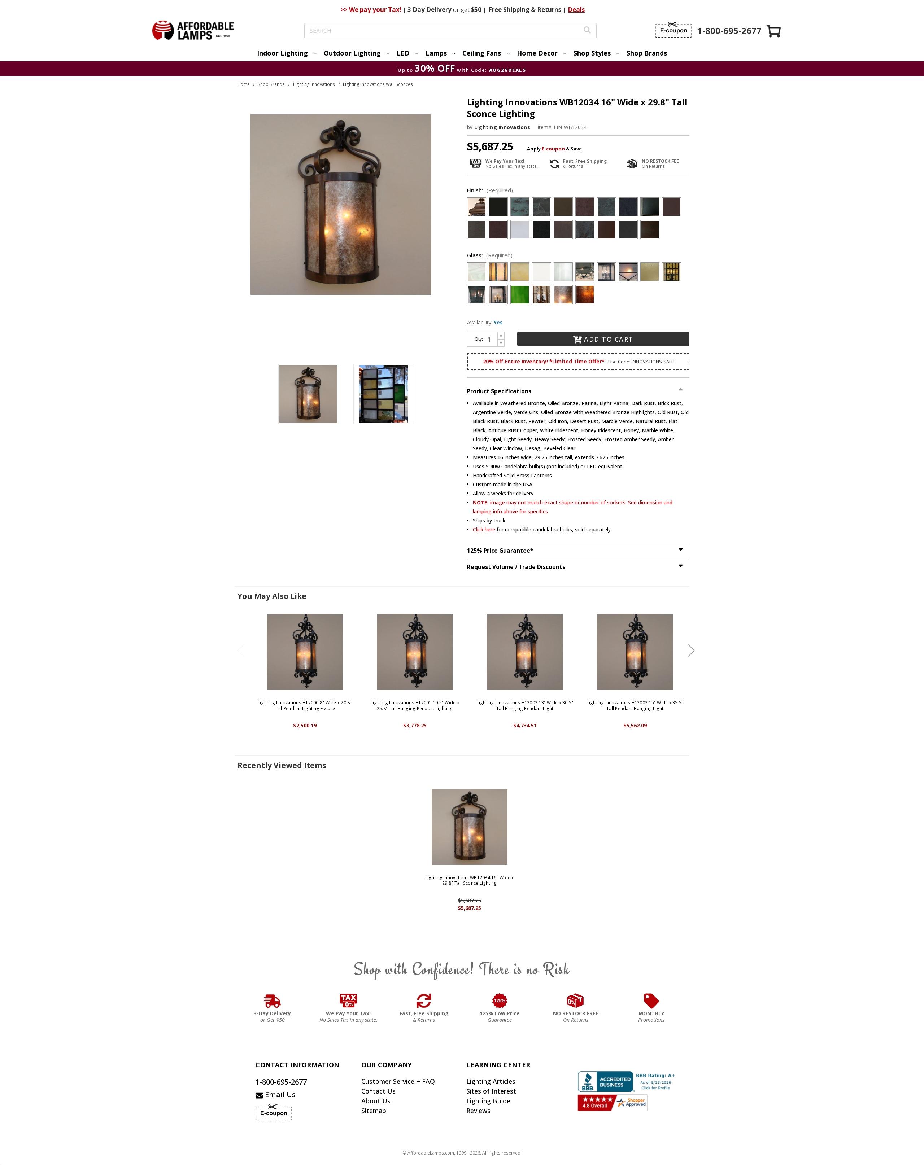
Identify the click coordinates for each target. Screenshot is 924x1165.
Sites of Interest (491, 1091)
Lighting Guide (488, 1100)
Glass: (490, 255)
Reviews (478, 1110)
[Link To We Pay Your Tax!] (348, 1001)
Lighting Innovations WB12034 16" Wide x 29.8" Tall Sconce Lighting (469, 880)
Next (691, 651)
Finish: (490, 190)
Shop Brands (647, 53)
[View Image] (308, 394)
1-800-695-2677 (281, 1082)
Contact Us (378, 1091)
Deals (576, 9)
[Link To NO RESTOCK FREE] (575, 1001)
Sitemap (373, 1110)
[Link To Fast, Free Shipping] (424, 1001)
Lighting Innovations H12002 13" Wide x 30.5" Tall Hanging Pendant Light (524, 705)
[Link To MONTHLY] (651, 1001)
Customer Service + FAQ (398, 1081)
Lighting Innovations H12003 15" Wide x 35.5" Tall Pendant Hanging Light (635, 705)
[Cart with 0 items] (774, 30)
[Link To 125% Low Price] (499, 1001)
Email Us (279, 1094)
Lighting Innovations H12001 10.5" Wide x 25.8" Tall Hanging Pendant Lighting (415, 705)
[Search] (587, 31)
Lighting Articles (490, 1081)
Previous (241, 651)
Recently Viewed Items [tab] (281, 765)
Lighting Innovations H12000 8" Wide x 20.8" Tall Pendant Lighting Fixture (305, 705)
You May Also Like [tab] (271, 596)
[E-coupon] (673, 29)
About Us (376, 1100)
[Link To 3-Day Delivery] (272, 1001)
